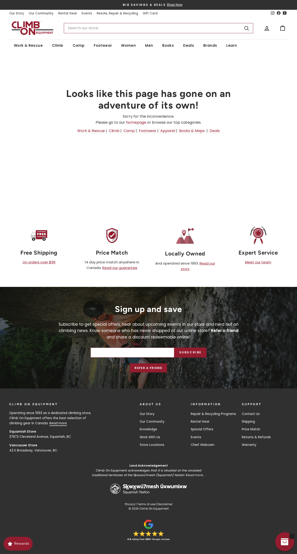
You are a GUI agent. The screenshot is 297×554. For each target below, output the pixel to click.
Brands (210, 45)
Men (149, 45)
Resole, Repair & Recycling (117, 13)
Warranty (249, 445)
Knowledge (148, 429)
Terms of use (146, 504)
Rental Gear (67, 13)
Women (128, 45)
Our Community (41, 13)
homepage (136, 122)
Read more (58, 423)
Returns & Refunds (256, 437)
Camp (79, 45)
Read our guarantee (119, 267)
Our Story (16, 13)
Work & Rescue (28, 45)
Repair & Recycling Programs (213, 414)
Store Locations (152, 445)
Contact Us (251, 414)
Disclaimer (164, 504)
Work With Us (150, 437)
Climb (57, 45)
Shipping (248, 421)
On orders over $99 (39, 262)
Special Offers (202, 429)
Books (168, 45)
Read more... (195, 475)
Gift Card (150, 13)
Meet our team (258, 262)
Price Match (251, 429)
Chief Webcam (202, 445)
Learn (231, 45)
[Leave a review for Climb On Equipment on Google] (148, 530)
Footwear (103, 45)
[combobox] (158, 28)
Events (87, 13)
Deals (188, 45)
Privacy (130, 504)
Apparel (167, 130)
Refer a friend (148, 368)
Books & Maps (192, 130)
